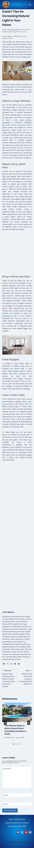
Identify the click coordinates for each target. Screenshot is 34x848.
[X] (22, 832)
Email (5, 804)
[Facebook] (18, 832)
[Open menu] (30, 4)
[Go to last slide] (5, 722)
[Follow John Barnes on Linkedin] (15, 663)
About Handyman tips (17, 819)
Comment (7, 769)
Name (6, 795)
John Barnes (10, 737)
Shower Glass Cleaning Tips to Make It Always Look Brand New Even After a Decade (8, 678)
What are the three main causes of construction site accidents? (25, 677)
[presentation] (17, 712)
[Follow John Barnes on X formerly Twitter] (7, 663)
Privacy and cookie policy (17, 826)
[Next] (28, 722)
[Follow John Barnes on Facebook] (3, 663)
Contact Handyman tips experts (17, 823)
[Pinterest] (26, 832)
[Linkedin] (30, 832)
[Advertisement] (17, 252)
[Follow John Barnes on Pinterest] (18, 663)
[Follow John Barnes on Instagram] (11, 663)
